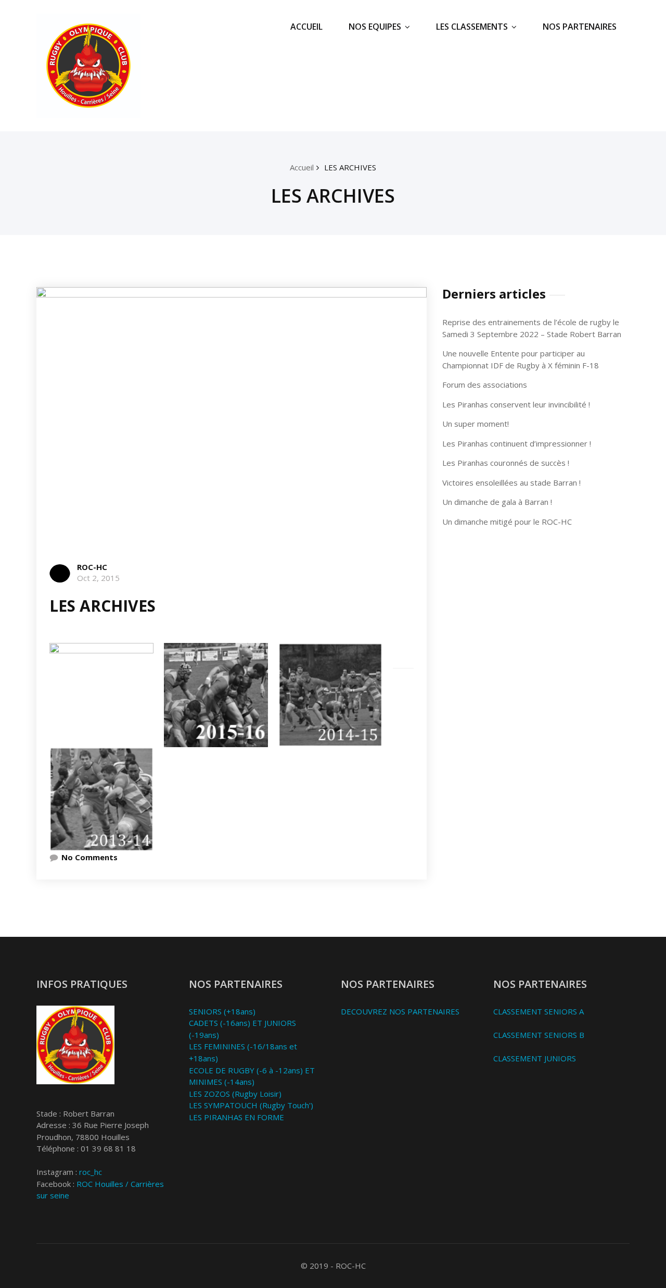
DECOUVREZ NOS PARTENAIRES (400, 1011)
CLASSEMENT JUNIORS (534, 1058)
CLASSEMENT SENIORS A (538, 1011)
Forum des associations (484, 384)
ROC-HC (92, 567)
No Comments (89, 857)
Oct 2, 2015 (98, 578)
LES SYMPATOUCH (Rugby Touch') (251, 1105)
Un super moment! (475, 423)
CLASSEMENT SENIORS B (538, 1035)
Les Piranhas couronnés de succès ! (505, 462)
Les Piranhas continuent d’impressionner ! (516, 443)
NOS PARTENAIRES (580, 26)
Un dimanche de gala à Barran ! (497, 502)
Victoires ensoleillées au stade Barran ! (511, 482)
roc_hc (90, 1172)
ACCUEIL (306, 26)
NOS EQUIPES (375, 26)
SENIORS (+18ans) (222, 1011)
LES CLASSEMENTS (472, 26)
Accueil (302, 167)
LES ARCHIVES (350, 167)
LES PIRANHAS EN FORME (236, 1117)
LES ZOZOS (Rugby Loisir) (235, 1093)
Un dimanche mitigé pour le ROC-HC (507, 521)
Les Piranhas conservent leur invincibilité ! (516, 404)
